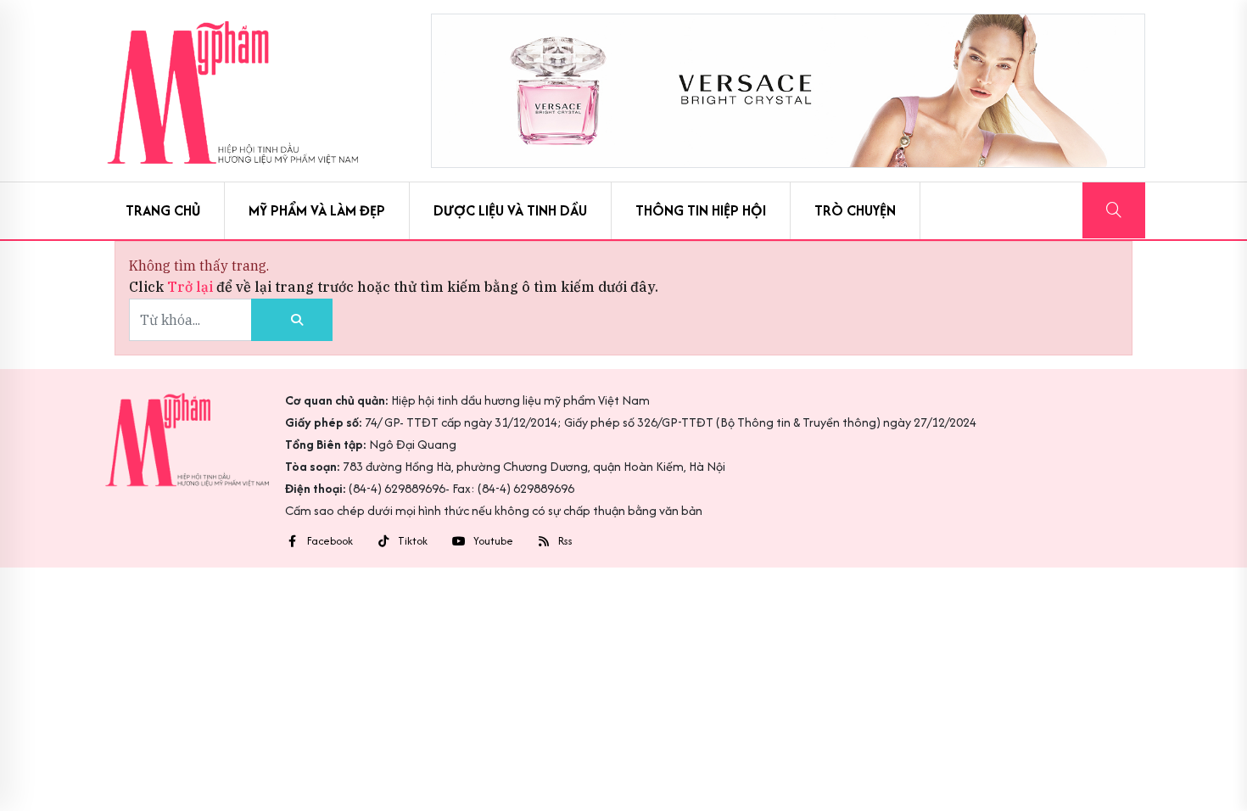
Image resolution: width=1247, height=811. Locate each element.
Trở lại (191, 286)
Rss (565, 541)
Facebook (330, 541)
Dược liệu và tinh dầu (510, 210)
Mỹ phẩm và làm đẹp (317, 210)
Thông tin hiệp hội (700, 210)
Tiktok (413, 541)
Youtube (493, 541)
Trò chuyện (855, 210)
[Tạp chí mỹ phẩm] (232, 90)
